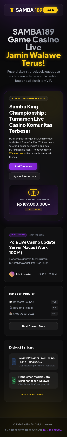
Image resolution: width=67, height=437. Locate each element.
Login (50, 10)
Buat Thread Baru (33, 326)
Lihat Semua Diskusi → (33, 394)
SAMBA (29, 10)
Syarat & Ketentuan (24, 176)
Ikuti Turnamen (23, 166)
